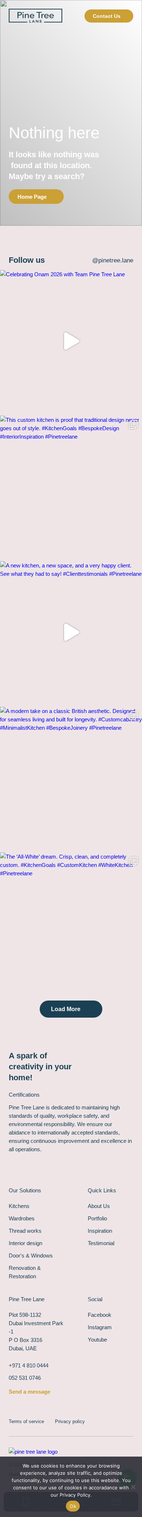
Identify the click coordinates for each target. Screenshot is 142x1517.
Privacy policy (70, 1421)
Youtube (97, 1339)
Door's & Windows (31, 1255)
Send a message (29, 1392)
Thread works (25, 1231)
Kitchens (19, 1206)
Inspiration (100, 1231)
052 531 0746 (25, 1378)
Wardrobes (22, 1218)
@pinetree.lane (112, 260)
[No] (133, 1486)
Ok (73, 1506)
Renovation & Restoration (25, 1272)
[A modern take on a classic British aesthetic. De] (71, 778)
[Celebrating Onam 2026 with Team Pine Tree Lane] (71, 341)
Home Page (32, 197)
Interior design (25, 1243)
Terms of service (26, 1421)
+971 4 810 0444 (28, 1365)
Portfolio (97, 1218)
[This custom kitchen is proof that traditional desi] (71, 487)
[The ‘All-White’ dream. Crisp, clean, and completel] (71, 923)
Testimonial (101, 1243)
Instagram (100, 1327)
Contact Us (107, 16)
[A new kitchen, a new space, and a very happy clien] (71, 632)
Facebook (99, 1315)
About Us (99, 1206)
